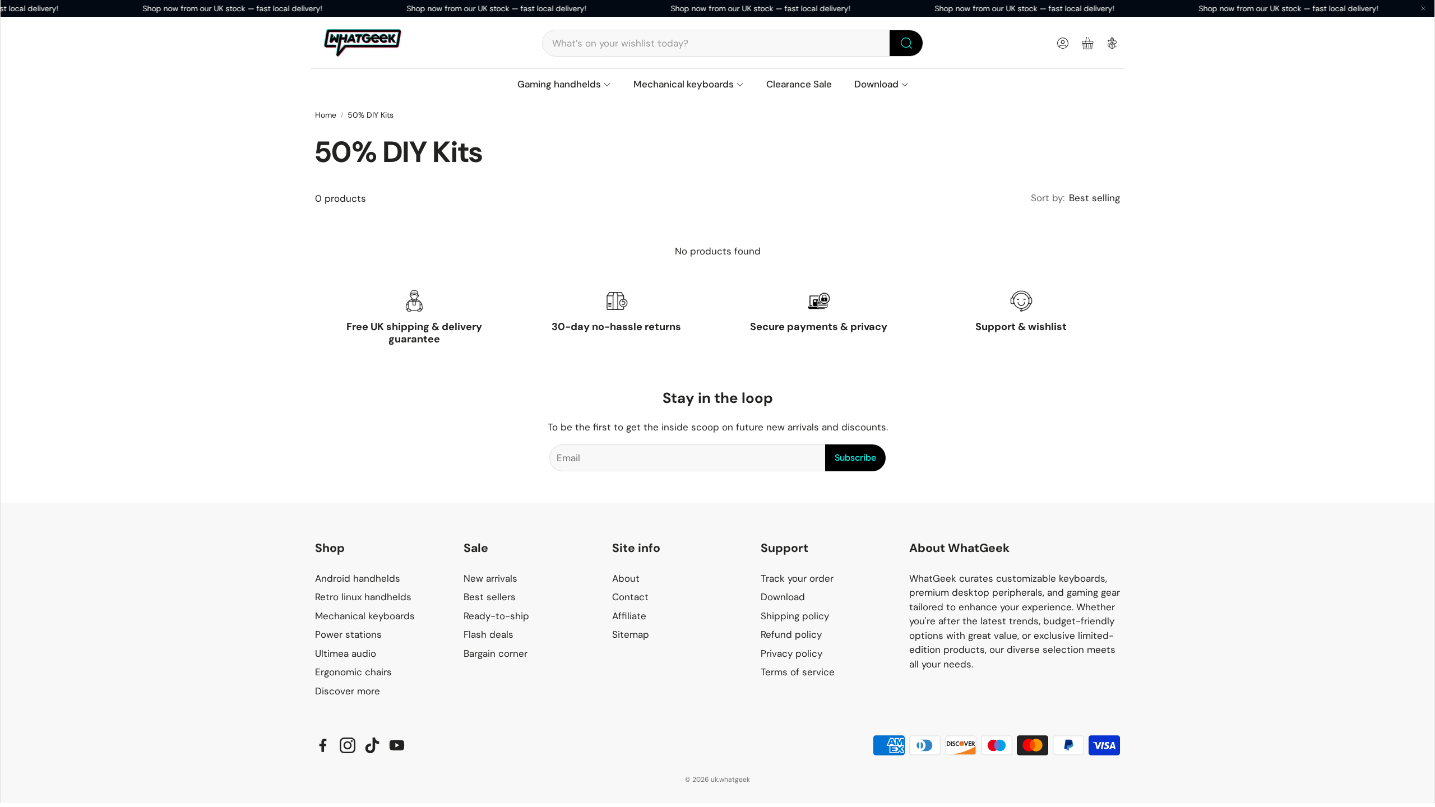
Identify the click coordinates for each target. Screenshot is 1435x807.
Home (325, 115)
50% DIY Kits (371, 115)
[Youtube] (397, 745)
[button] (733, 43)
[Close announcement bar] (1423, 8)
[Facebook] (323, 745)
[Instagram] (347, 745)
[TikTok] (372, 745)
